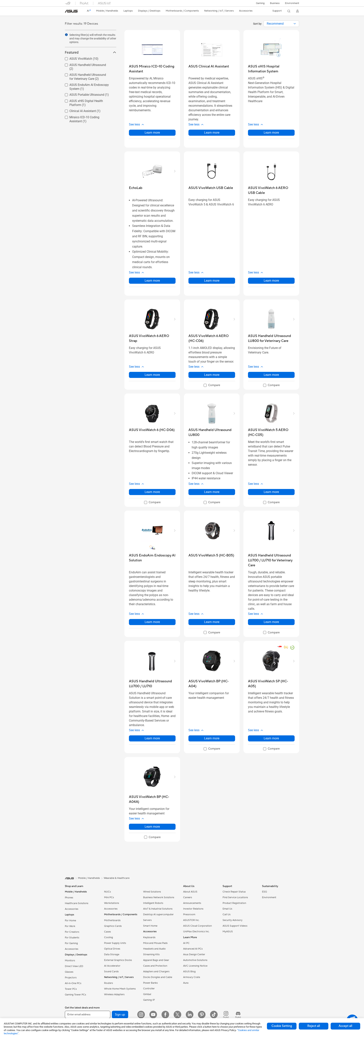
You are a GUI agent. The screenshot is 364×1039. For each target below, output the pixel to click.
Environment (292, 3)
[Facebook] (165, 1014)
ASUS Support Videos (235, 925)
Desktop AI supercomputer (158, 914)
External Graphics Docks (118, 960)
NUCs (107, 891)
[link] (71, 11)
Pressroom (189, 914)
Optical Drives (112, 948)
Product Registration (234, 903)
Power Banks (150, 982)
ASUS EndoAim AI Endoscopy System (84, 85)
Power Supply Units (115, 943)
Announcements (192, 903)
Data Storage (111, 954)
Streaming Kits (151, 954)
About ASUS (190, 891)
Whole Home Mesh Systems (120, 988)
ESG (264, 891)
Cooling (108, 937)
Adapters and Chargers (156, 971)
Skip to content (67, 11)
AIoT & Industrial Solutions (158, 908)
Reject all (313, 1026)
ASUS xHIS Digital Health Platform (88, 100)
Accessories (71, 908)
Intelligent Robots (153, 903)
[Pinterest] (202, 1014)
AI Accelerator (112, 965)
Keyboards (149, 937)
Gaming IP (149, 999)
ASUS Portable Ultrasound (82, 94)
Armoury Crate (191, 977)
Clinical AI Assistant (78, 110)
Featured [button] (71, 52)
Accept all (345, 1026)
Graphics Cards (113, 926)
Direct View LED (74, 966)
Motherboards (112, 920)
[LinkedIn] (189, 1014)
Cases (107, 931)
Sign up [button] (120, 1014)
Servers (147, 920)
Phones (69, 897)
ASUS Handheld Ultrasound (83, 64)
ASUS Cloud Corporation (197, 925)
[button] (260, 3)
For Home (70, 920)
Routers (108, 983)
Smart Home (150, 925)
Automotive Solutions (195, 960)
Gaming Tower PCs (75, 994)
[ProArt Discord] (238, 1014)
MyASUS (228, 931)
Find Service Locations (235, 897)
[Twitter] (177, 1014)
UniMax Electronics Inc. (196, 931)
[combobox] (281, 23)
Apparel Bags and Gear (156, 960)
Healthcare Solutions (76, 903)
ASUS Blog (189, 971)
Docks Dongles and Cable (157, 977)
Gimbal (147, 994)
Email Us (227, 908)
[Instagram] (141, 1014)
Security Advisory (232, 920)
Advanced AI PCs (193, 948)
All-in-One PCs (73, 983)
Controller (149, 988)
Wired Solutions (152, 891)
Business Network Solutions (158, 897)
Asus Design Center (194, 954)
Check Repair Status (234, 891)
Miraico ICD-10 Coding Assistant (86, 116)
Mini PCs (109, 897)
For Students (72, 937)
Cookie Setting (281, 1026)
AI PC (186, 943)
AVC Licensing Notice (195, 965)
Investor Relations (193, 908)
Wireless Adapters (114, 994)
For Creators (72, 931)
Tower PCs (71, 988)
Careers (187, 897)
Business (275, 3)
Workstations (111, 903)
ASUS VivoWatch (76, 58)
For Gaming (71, 943)
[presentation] (294, 23)
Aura (185, 982)
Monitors (70, 960)
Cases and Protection (155, 965)
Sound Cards (111, 971)
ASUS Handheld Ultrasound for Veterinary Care (85, 75)
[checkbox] (212, 385)
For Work (70, 926)
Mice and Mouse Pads (155, 943)
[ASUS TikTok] (214, 1014)
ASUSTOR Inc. (191, 920)
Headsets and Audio (154, 948)
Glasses (69, 971)
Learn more (152, 132)
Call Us (227, 914)
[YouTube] (153, 1014)
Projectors (71, 977)
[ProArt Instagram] (226, 1014)
